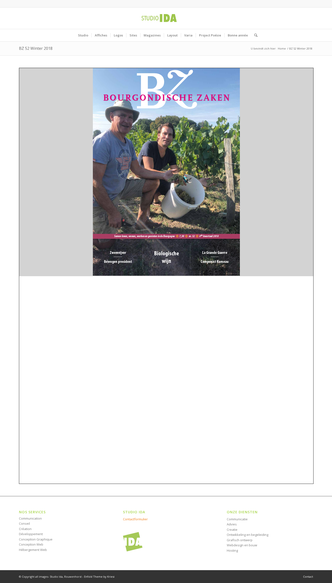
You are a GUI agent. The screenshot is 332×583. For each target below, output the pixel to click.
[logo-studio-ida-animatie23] (166, 18)
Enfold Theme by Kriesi (99, 576)
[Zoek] (254, 35)
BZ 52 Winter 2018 (35, 48)
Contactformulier (135, 519)
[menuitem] (83, 35)
